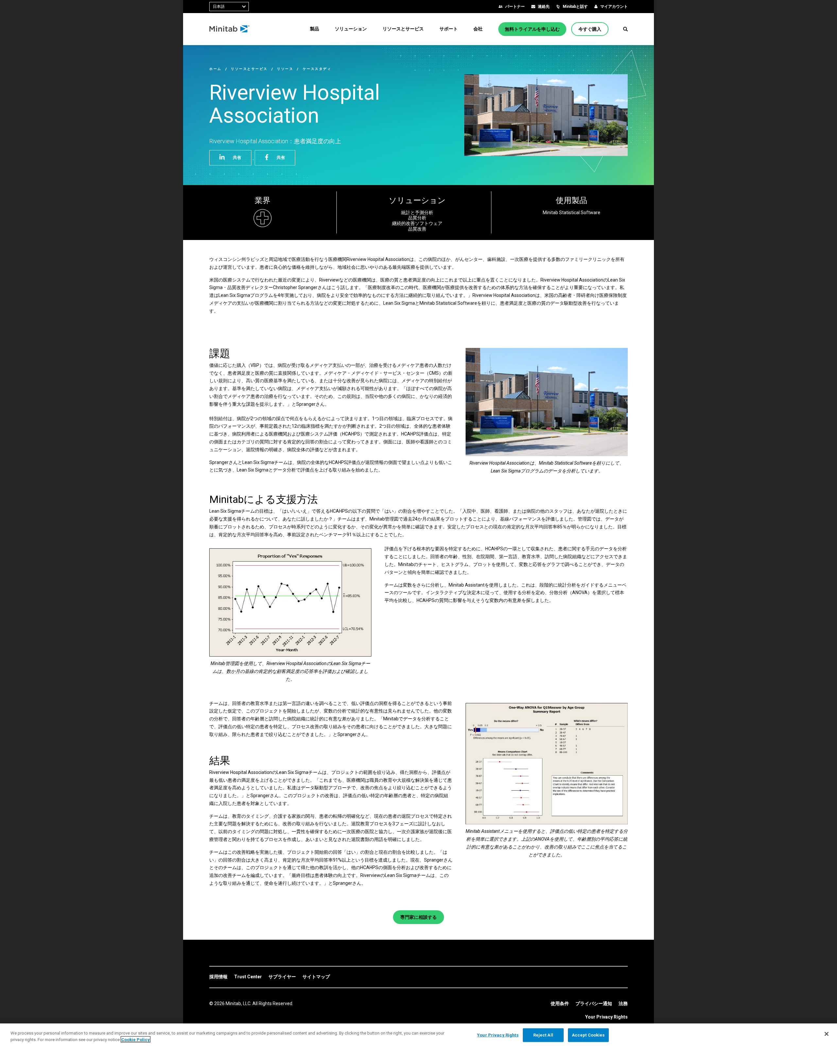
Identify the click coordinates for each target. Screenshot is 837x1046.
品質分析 (417, 217)
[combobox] (229, 6)
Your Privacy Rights (606, 1017)
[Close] (826, 1034)
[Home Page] (229, 29)
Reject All (543, 1035)
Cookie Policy (135, 1039)
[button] (625, 29)
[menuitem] (314, 28)
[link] (218, 977)
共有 (237, 157)
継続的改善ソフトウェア (417, 223)
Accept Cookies (588, 1035)
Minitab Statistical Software (571, 212)
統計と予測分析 (417, 212)
